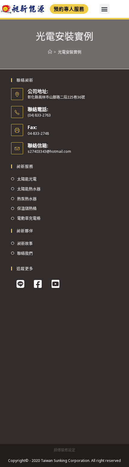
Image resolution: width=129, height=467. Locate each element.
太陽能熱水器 (28, 188)
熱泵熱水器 (27, 198)
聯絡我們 (25, 253)
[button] (105, 9)
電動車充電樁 (28, 218)
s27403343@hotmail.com (49, 151)
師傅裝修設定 (64, 450)
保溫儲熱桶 (27, 208)
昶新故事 (25, 243)
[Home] (50, 52)
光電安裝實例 (69, 52)
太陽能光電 (27, 179)
